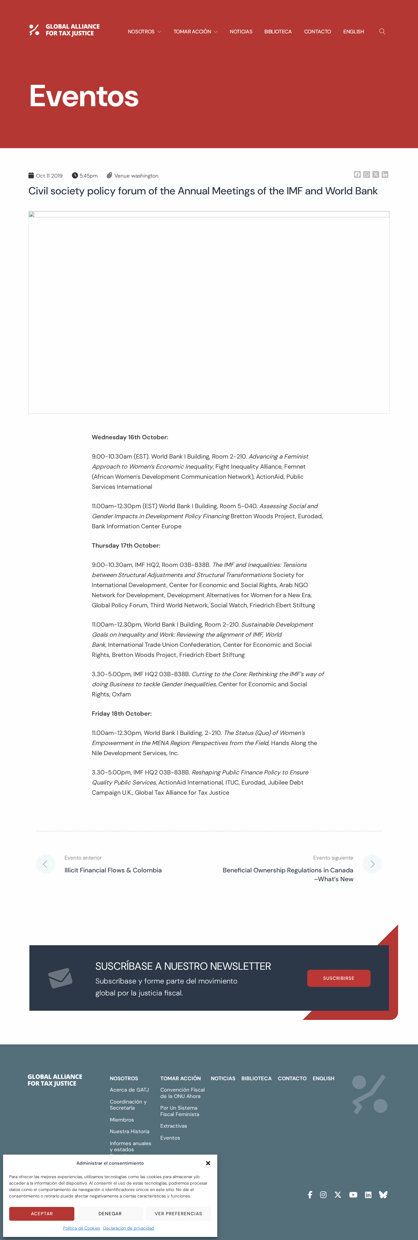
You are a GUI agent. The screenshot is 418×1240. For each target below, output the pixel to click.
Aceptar (42, 1214)
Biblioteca (278, 31)
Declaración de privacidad (128, 1228)
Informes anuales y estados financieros (130, 1149)
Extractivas (173, 1125)
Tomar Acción (180, 1078)
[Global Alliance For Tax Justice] (55, 1082)
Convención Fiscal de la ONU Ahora (182, 1093)
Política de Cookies (81, 1228)
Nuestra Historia (129, 1131)
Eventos (170, 1137)
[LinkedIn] (368, 1194)
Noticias (241, 31)
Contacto (317, 31)
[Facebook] (310, 1194)
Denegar (110, 1214)
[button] (208, 1163)
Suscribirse (339, 978)
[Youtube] (353, 1194)
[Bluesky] (383, 1194)
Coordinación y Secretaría (128, 1104)
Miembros (122, 1119)
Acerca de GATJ (129, 1089)
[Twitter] (337, 1194)
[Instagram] (323, 1194)
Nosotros (124, 1078)
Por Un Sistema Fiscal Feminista (179, 1111)
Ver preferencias (178, 1214)
